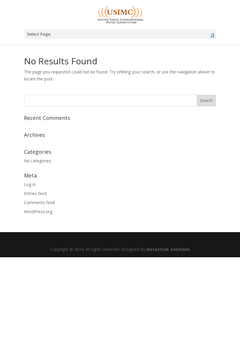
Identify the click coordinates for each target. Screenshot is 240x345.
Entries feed (35, 193)
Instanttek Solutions (168, 249)
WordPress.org (38, 211)
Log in (30, 184)
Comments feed (39, 202)
